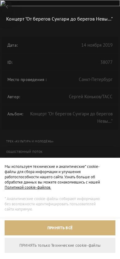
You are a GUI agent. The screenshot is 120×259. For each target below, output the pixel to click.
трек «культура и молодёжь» (30, 141)
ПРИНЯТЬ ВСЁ (60, 227)
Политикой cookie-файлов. (28, 187)
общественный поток (24, 152)
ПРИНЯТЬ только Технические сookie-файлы (60, 245)
